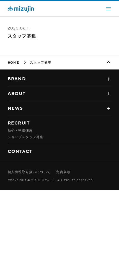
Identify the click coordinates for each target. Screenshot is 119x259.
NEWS (15, 108)
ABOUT (16, 94)
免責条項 (63, 172)
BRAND (17, 79)
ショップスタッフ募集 (26, 137)
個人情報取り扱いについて (29, 172)
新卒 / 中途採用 (20, 130)
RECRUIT (19, 123)
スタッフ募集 (22, 36)
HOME (13, 62)
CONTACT (20, 151)
